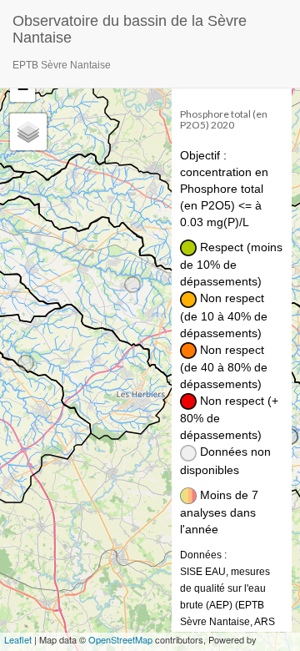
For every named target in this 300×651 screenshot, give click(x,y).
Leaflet (18, 639)
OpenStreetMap (120, 639)
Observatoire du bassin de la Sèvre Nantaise (129, 27)
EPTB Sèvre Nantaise (61, 65)
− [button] (23, 88)
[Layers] (28, 132)
